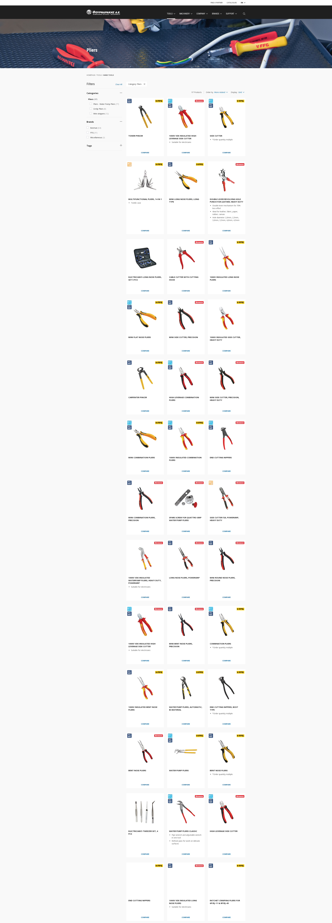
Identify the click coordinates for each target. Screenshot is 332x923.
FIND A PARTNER (217, 3)
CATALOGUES (232, 3)
